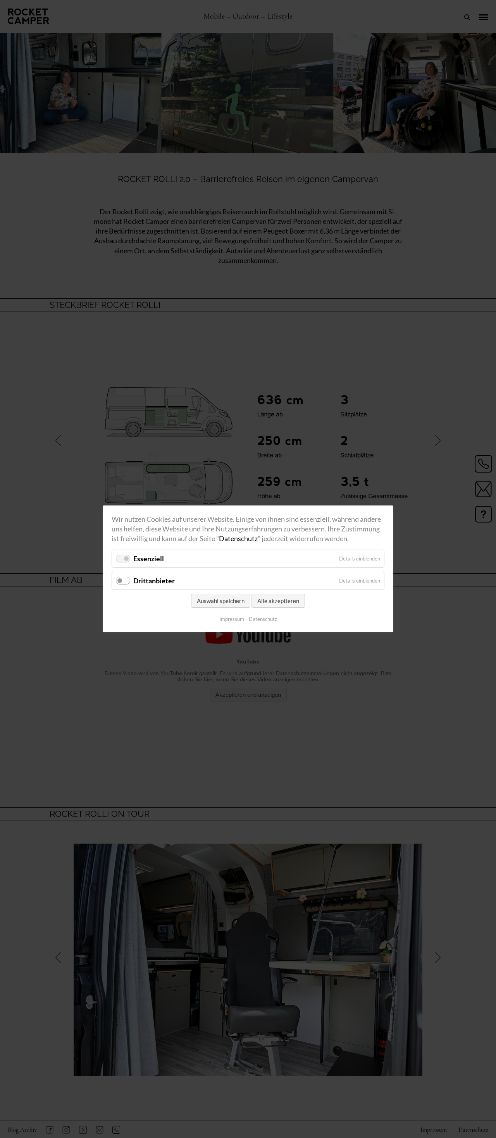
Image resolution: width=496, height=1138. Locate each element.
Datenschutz (238, 539)
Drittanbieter (154, 580)
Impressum (231, 619)
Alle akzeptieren (278, 600)
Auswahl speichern (221, 600)
